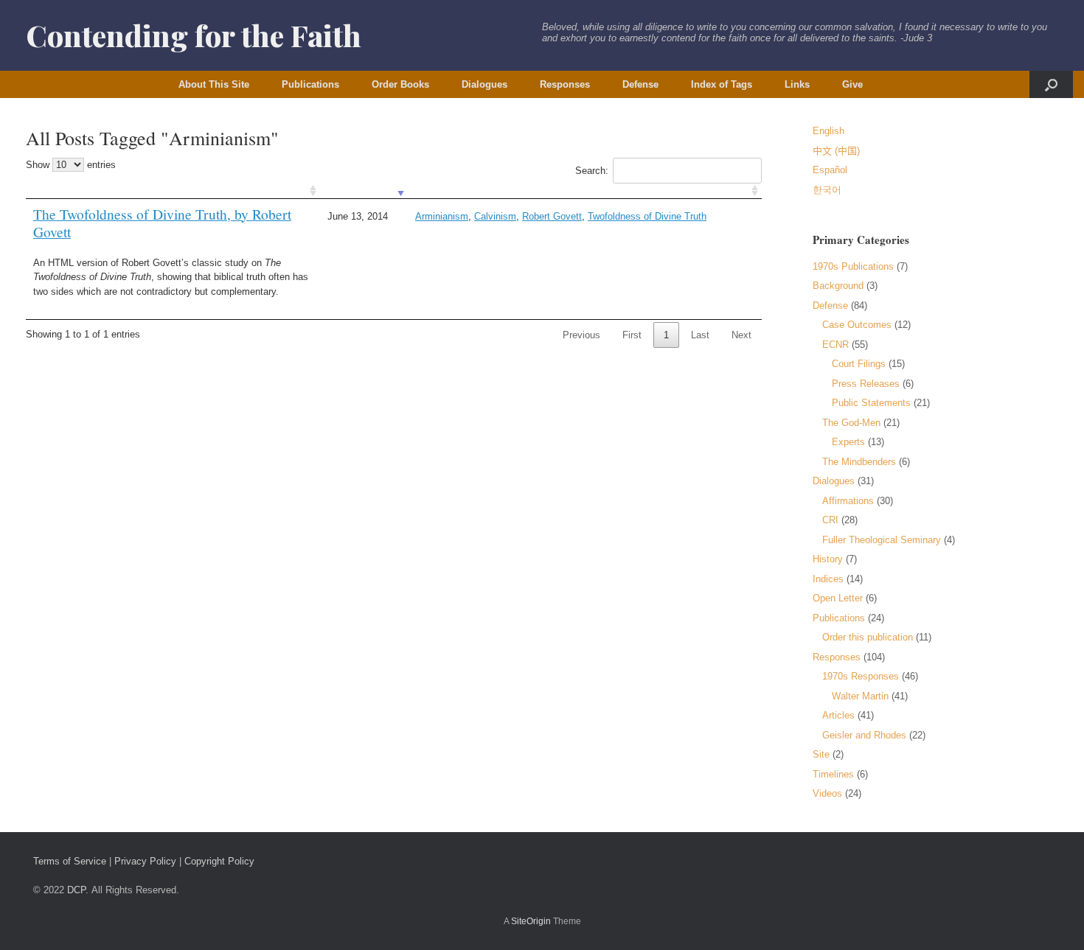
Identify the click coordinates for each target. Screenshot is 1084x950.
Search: (591, 170)
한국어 (827, 189)
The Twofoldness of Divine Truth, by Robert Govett (162, 223)
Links (797, 84)
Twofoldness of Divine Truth (647, 216)
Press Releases (866, 383)
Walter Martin (860, 696)
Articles (838, 715)
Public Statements (871, 402)
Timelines (833, 774)
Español (830, 169)
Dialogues (484, 84)
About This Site (213, 84)
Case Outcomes (857, 324)
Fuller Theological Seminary (881, 539)
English (828, 130)
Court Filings (859, 363)
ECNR (835, 344)
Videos (827, 793)
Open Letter (838, 598)
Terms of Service (69, 861)
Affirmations (848, 500)
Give (852, 84)
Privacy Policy (145, 861)
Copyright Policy (219, 861)
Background (838, 285)
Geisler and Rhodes (864, 735)
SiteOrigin (531, 921)
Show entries (71, 164)
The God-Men (851, 422)
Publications (310, 84)
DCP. (77, 889)
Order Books (400, 84)
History (828, 559)
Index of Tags (721, 84)
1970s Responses (860, 676)
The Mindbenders (859, 461)
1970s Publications (853, 266)
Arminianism (441, 216)
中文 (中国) (836, 150)
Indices (828, 578)
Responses (565, 84)
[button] (1051, 84)
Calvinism (495, 216)
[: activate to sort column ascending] (173, 191)
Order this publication (867, 637)
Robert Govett (552, 216)
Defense (640, 84)
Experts (848, 441)
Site (821, 754)
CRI (830, 519)
